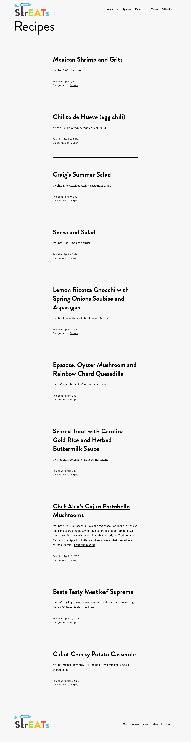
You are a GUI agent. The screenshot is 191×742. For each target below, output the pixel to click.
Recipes (74, 85)
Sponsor (126, 9)
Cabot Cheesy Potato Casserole (95, 654)
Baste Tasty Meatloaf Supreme (93, 591)
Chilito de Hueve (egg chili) (89, 117)
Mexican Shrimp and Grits (88, 59)
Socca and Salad (75, 232)
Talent (154, 9)
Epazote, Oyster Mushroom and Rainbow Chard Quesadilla (95, 369)
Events (138, 9)
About (110, 9)
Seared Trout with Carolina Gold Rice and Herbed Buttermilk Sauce (88, 439)
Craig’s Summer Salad (82, 174)
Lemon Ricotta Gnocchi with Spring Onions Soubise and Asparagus (91, 298)
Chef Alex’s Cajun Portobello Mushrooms (91, 510)
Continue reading (84, 545)
